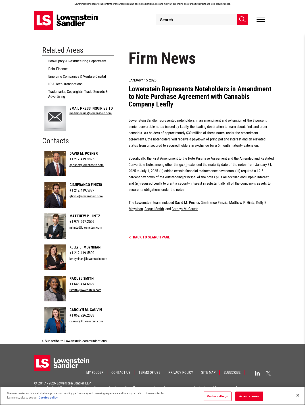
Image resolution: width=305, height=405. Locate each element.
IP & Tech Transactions (65, 84)
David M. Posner (83, 153)
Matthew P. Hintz (84, 216)
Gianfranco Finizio (85, 184)
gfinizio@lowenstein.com (86, 196)
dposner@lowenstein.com (86, 165)
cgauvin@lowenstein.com (86, 321)
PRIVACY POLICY (180, 372)
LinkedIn (257, 373)
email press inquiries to (91, 108)
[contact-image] (55, 118)
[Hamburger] (261, 19)
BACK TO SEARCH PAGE (151, 237)
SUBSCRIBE (232, 372)
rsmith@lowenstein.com (85, 290)
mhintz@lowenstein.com (85, 227)
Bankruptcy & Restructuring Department (77, 61)
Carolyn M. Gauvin (85, 309)
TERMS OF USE (149, 372)
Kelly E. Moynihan (84, 247)
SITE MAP (208, 372)
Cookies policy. (48, 397)
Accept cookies (249, 396)
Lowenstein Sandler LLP (74, 383)
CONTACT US (120, 372)
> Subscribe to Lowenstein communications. (75, 341)
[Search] (242, 19)
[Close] (298, 395)
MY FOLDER (94, 372)
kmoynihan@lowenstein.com (88, 259)
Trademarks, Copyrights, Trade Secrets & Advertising (78, 94)
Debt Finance (58, 69)
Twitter (268, 373)
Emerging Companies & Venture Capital (77, 76)
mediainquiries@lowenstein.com (90, 113)
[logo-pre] (66, 20)
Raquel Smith (81, 278)
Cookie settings (217, 396)
